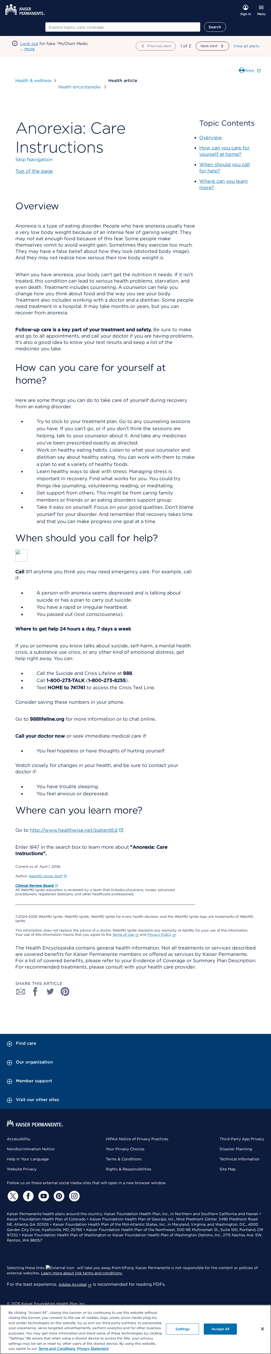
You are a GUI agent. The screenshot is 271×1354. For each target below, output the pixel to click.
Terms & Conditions (124, 1159)
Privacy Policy (159, 935)
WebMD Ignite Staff (45, 876)
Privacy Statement (93, 1349)
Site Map (228, 1169)
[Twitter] (12, 1196)
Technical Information (240, 1159)
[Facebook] (27, 1196)
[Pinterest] (58, 1196)
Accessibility (18, 1139)
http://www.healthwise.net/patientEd (74, 830)
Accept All (220, 1329)
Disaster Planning (236, 1149)
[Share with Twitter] (50, 991)
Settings (182, 1329)
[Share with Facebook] (35, 991)
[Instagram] (73, 1196)
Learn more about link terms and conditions (81, 1273)
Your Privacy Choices (125, 1149)
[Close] (262, 1329)
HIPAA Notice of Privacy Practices (137, 1139)
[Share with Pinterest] (65, 991)
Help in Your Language (28, 1159)
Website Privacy (22, 1169)
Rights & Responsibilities (128, 1169)
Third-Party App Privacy (242, 1139)
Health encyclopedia (80, 86)
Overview (210, 137)
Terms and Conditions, (57, 1349)
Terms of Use (123, 935)
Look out (29, 43)
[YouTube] (43, 1196)
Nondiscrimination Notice (30, 1149)
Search (215, 27)
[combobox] (122, 27)
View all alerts (246, 46)
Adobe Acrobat (72, 1284)
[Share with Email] (20, 991)
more (29, 49)
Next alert (209, 46)
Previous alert (159, 46)
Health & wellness (33, 80)
